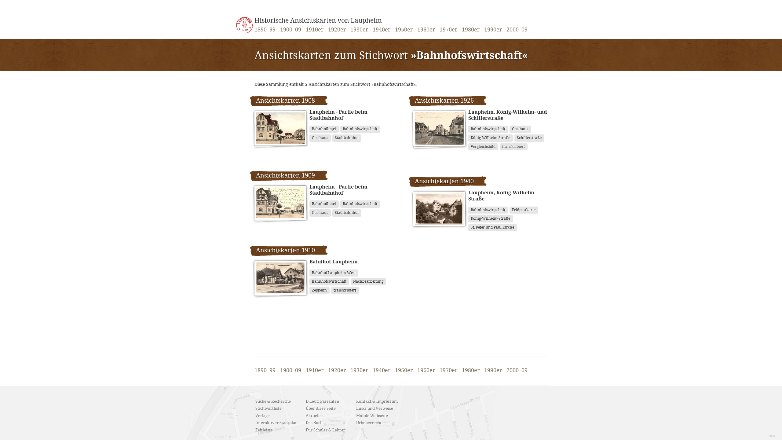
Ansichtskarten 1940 (444, 181)
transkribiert (345, 290)
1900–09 (290, 30)
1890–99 (265, 30)
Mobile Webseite (372, 416)
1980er (471, 30)
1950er (404, 30)
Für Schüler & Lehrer (325, 430)
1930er (359, 30)
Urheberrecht (369, 423)
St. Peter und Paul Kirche (492, 227)
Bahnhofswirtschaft (360, 129)
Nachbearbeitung (368, 282)
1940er (381, 30)
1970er (448, 30)
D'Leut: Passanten (322, 401)
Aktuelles (314, 416)
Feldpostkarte (523, 210)
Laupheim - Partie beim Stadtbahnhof (338, 115)
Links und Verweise (374, 408)
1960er (426, 30)
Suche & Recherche (273, 401)
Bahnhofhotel (324, 129)
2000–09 (517, 30)
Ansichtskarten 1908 (285, 100)
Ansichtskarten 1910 (285, 250)
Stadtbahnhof (347, 138)
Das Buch (314, 423)
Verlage (262, 416)
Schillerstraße (529, 138)
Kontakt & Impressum (377, 401)
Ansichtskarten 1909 (285, 175)
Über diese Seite (321, 408)
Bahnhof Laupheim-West (334, 273)
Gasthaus (320, 138)
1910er (314, 30)
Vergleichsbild (483, 147)
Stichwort (360, 84)
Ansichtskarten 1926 (444, 100)
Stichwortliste (268, 408)
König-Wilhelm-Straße (490, 138)
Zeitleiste (264, 430)
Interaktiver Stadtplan (276, 423)
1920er (337, 30)
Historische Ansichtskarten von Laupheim (318, 20)
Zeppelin (319, 290)
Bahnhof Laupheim (333, 262)
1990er (493, 30)
